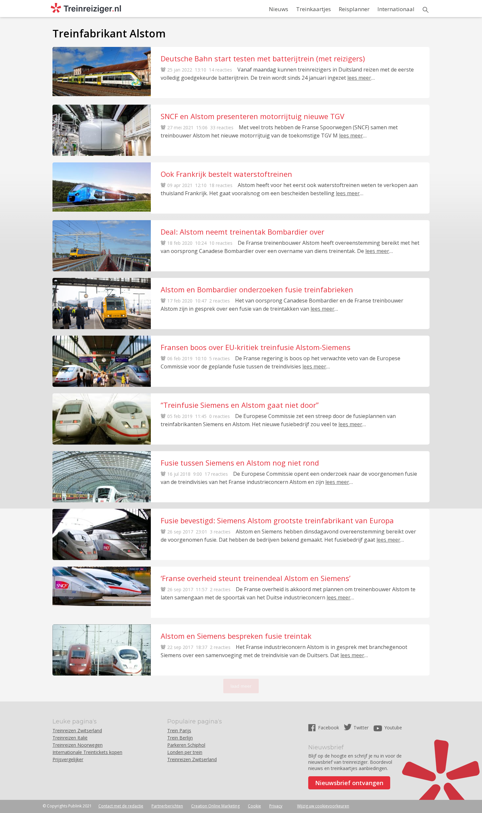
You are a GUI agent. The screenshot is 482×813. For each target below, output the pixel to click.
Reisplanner (354, 9)
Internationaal (395, 9)
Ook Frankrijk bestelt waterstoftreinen (226, 174)
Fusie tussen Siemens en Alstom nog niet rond (240, 463)
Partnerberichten (167, 806)
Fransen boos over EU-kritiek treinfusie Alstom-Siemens (256, 347)
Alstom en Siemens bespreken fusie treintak (236, 636)
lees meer (359, 77)
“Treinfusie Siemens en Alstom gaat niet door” (240, 405)
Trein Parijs (179, 730)
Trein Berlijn (180, 738)
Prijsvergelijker (67, 759)
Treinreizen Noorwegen (77, 745)
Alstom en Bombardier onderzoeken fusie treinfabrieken (257, 289)
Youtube (393, 727)
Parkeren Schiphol (186, 745)
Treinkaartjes (313, 9)
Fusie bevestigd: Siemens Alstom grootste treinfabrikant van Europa (277, 520)
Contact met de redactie (120, 806)
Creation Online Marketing (215, 806)
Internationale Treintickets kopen (87, 752)
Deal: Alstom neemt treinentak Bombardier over (242, 232)
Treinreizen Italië (70, 738)
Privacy (275, 806)
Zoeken (426, 9)
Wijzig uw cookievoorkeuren (323, 806)
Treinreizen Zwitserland (77, 730)
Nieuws (278, 9)
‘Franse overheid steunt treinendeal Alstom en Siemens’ (256, 578)
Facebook (329, 727)
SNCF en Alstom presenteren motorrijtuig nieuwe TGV (252, 116)
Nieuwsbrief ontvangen (349, 783)
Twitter (361, 727)
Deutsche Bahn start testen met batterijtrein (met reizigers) (263, 58)
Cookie (254, 806)
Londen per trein (184, 752)
